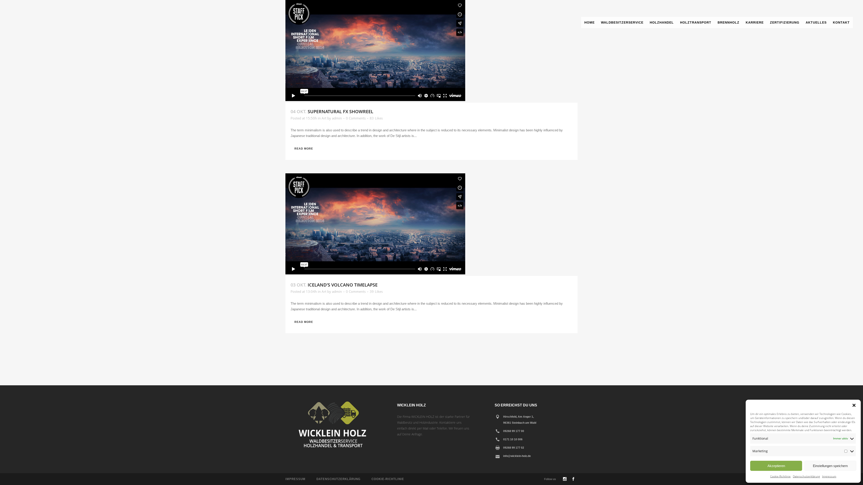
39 (376, 291)
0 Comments (356, 118)
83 (376, 118)
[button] (854, 405)
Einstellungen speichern (830, 466)
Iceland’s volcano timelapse (343, 285)
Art (324, 118)
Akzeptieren (776, 466)
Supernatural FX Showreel (340, 111)
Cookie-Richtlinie (780, 476)
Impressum (829, 476)
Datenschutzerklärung (806, 476)
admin (337, 118)
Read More (303, 148)
